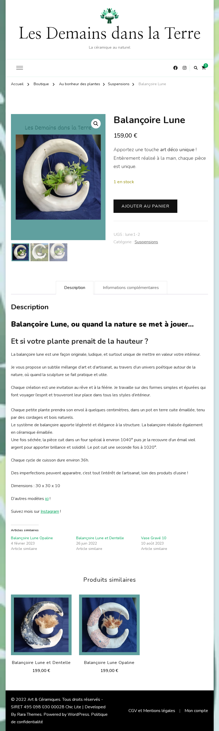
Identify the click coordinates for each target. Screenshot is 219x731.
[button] (96, 123)
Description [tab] (74, 288)
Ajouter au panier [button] (41, 623)
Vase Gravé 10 (153, 538)
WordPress (78, 714)
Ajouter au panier (145, 206)
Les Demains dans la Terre (109, 34)
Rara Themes (29, 714)
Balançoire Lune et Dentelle (100, 538)
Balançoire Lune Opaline (32, 538)
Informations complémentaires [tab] (131, 288)
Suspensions (146, 242)
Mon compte (196, 711)
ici (47, 499)
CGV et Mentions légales (151, 711)
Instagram (50, 511)
